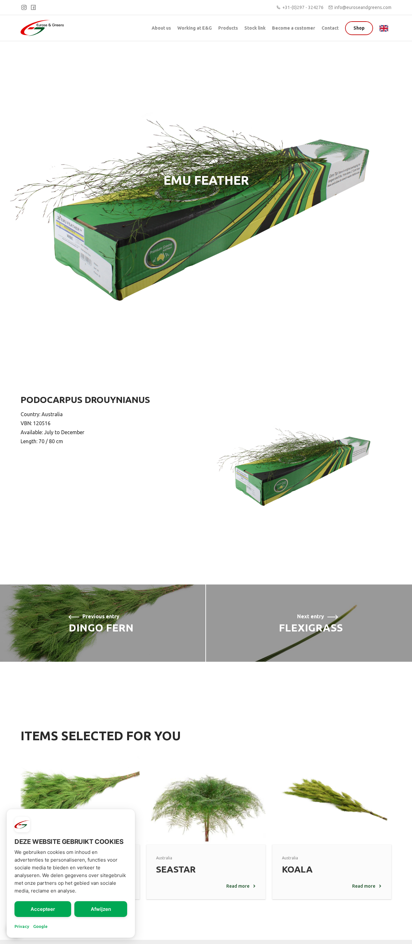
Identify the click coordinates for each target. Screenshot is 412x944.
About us (161, 28)
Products (228, 28)
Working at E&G (194, 28)
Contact (330, 28)
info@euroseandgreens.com (362, 7)
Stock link (255, 28)
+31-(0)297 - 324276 (302, 7)
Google (40, 926)
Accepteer (43, 909)
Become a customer (293, 28)
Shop (359, 28)
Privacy (21, 926)
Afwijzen (101, 909)
